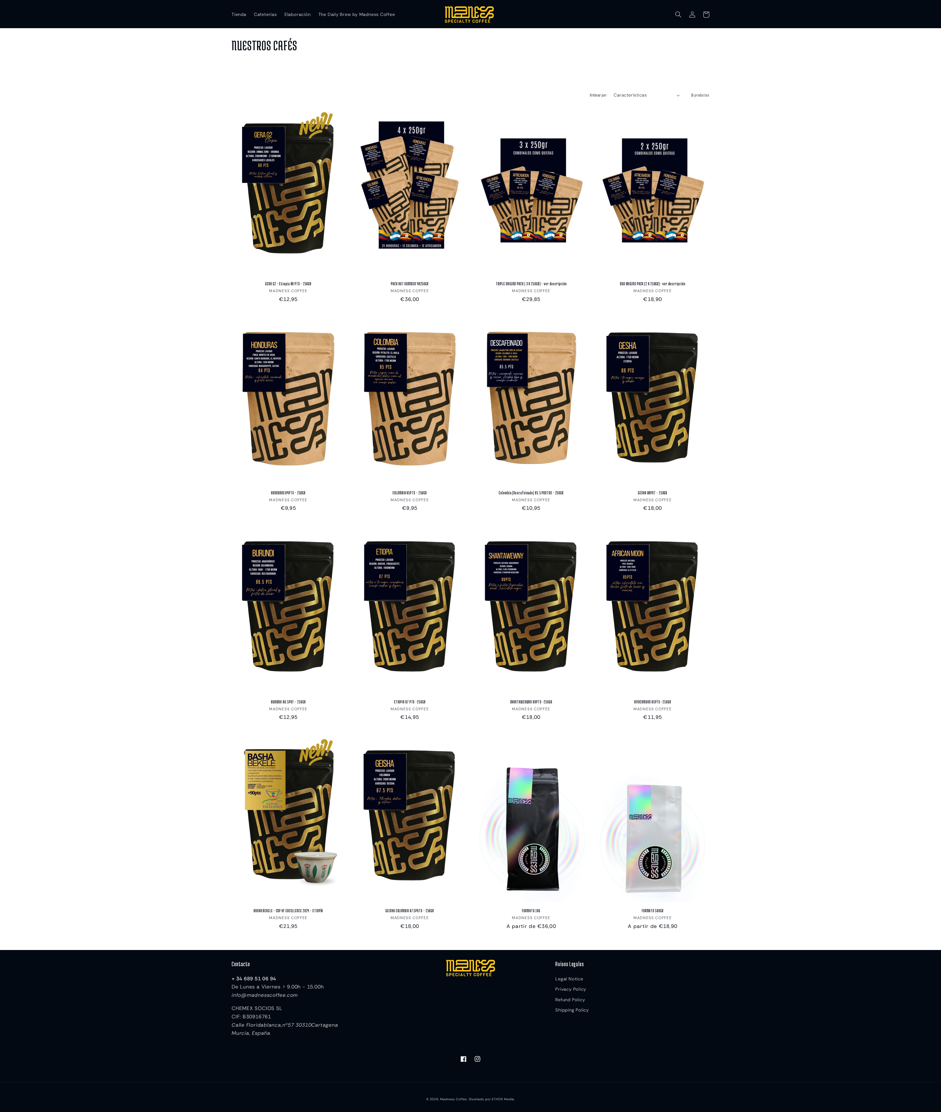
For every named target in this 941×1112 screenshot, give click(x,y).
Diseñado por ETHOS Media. (492, 1099)
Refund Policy (570, 1000)
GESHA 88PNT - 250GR (652, 492)
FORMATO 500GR (653, 910)
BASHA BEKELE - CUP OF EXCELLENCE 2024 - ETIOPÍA (288, 910)
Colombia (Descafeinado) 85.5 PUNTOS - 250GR (531, 492)
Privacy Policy (570, 989)
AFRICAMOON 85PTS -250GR (652, 702)
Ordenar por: (598, 95)
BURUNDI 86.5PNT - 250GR (288, 702)
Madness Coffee (453, 1099)
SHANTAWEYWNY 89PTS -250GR (531, 702)
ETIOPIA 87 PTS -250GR (410, 702)
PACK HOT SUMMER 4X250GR (410, 283)
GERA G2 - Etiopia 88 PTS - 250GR (288, 283)
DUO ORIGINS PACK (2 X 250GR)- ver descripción (652, 283)
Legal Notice (569, 979)
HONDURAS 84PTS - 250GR (288, 492)
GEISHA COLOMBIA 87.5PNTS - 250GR (409, 910)
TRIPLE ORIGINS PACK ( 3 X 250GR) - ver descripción (531, 283)
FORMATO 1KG (531, 910)
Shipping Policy (572, 1010)
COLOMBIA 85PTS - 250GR (410, 492)
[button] (678, 15)
